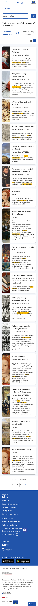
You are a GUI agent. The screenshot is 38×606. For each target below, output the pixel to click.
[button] (22, 2)
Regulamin (5, 500)
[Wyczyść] (25, 16)
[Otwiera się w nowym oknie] (8, 561)
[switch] (19, 33)
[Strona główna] (10, 496)
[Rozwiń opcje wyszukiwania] (33, 16)
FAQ (18, 2)
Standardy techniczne (10, 514)
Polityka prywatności (9, 507)
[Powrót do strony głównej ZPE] (5, 2)
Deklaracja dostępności (10, 504)
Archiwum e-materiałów (11, 522)
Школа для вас (7, 518)
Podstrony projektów (9, 525)
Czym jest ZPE (7, 511)
